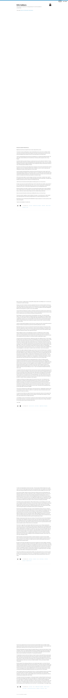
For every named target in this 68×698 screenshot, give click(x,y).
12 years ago (25, 205)
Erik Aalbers (21, 5)
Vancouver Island (32, 688)
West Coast (29, 560)
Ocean (24, 560)
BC (34, 686)
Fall (46, 688)
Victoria (25, 688)
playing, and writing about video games (27, 10)
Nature (42, 688)
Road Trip (48, 205)
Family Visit (25, 207)
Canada (31, 205)
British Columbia (37, 205)
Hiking (38, 688)
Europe (43, 205)
